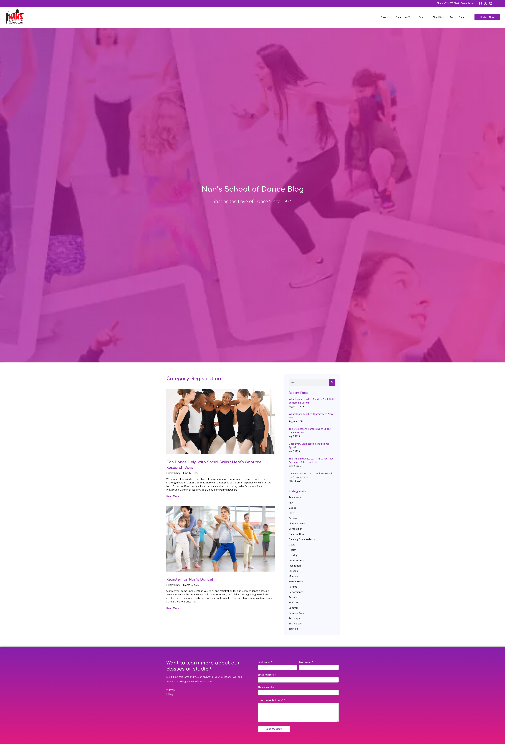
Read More (172, 496)
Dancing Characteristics (302, 539)
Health (292, 549)
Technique (294, 618)
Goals (292, 544)
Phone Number (267, 687)
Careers (293, 518)
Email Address (267, 674)
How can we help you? (271, 700)
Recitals (293, 597)
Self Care (294, 602)
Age (291, 502)
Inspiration (295, 565)
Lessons (293, 571)
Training (293, 628)
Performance (296, 592)
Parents (293, 586)
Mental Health (296, 581)
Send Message (274, 728)
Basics (292, 507)
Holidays (293, 555)
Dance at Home (297, 534)
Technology (295, 623)
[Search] (332, 382)
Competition (295, 528)
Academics (295, 497)
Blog (291, 513)
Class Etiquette (297, 523)
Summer (293, 607)
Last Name (306, 662)
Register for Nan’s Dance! (189, 579)
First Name (265, 662)
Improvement (296, 560)
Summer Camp (297, 613)
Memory (293, 576)
